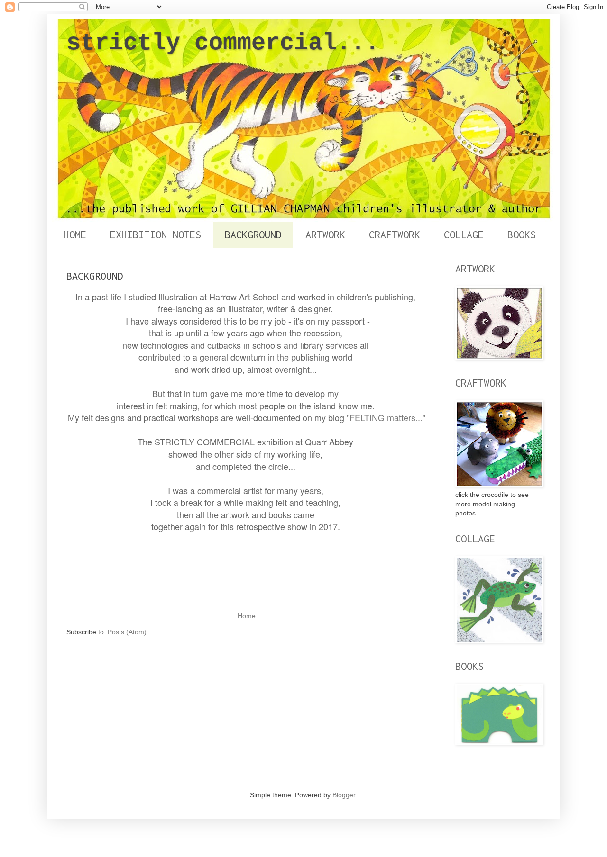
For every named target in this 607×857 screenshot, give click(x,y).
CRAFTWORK (394, 234)
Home (247, 616)
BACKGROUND (253, 234)
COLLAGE (464, 234)
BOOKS (521, 234)
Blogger (343, 795)
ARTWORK (325, 234)
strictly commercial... (222, 42)
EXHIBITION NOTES (155, 234)
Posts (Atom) (127, 632)
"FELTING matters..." (386, 417)
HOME (75, 234)
